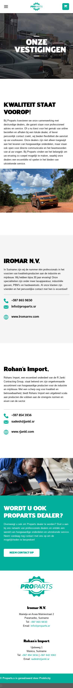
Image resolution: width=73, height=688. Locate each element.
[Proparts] (36, 6)
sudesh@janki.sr (40, 659)
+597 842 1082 (48, 655)
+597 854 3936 (30, 655)
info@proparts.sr (40, 625)
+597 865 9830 (39, 621)
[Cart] (65, 6)
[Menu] (6, 6)
